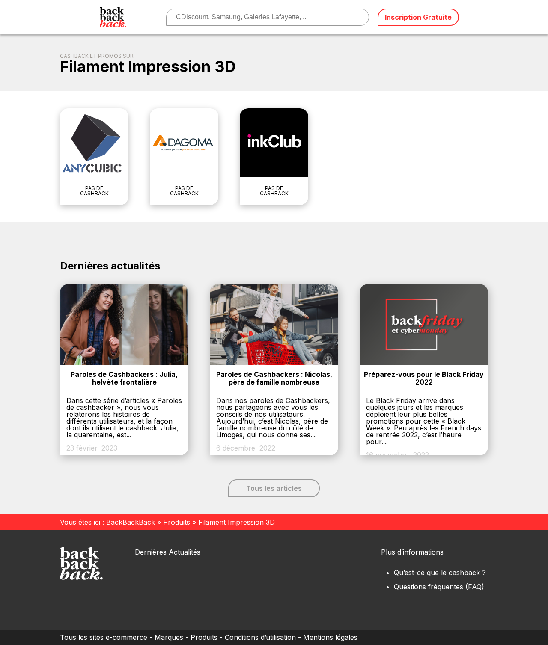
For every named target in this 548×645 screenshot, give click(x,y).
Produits (176, 522)
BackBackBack (130, 522)
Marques (169, 637)
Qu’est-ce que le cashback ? (440, 572)
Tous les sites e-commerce (103, 637)
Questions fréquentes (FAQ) (439, 586)
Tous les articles (274, 488)
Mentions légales (330, 637)
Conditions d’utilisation (260, 637)
